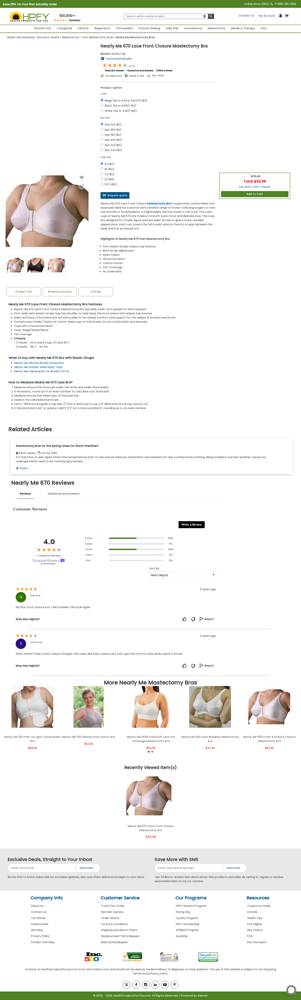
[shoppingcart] (286, 16)
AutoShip (182, 936)
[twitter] (126, 985)
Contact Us (246, 16)
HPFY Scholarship (187, 924)
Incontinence (193, 28)
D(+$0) (109, 179)
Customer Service (120, 898)
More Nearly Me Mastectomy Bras (150, 682)
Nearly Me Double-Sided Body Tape (38, 367)
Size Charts (254, 930)
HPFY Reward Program (191, 906)
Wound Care (42, 28)
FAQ (250, 936)
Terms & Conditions (114, 924)
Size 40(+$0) (113, 140)
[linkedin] (155, 985)
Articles (96, 292)
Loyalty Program (187, 918)
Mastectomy (216, 28)
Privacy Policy (40, 936)
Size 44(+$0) (113, 150)
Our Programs (191, 898)
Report (209, 619)
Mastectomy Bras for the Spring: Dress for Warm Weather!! (57, 446)
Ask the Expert (257, 942)
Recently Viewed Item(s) (150, 767)
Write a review (164, 70)
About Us (37, 906)
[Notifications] (281, 16)
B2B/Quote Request (114, 942)
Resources (258, 898)
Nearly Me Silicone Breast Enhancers (39, 363)
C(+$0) (109, 174)
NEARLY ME (113, 54)
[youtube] (165, 985)
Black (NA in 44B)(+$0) (120, 106)
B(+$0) (109, 169)
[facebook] (136, 985)
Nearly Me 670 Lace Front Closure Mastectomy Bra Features (55, 304)
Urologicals (64, 28)
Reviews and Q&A (60, 292)
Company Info (47, 898)
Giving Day (183, 912)
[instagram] (146, 985)
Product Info (23, 292)
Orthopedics (124, 28)
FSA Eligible (254, 924)
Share (24, 468)
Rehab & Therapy (243, 28)
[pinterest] (174, 985)
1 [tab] (148, 751)
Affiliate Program (187, 930)
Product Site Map (43, 942)
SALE (264, 28)
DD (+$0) (111, 184)
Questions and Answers (140, 70)
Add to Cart (254, 194)
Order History (110, 918)
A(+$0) (109, 164)
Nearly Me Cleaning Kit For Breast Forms (41, 371)
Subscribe (86, 868)
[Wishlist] (81, 177)
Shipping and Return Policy (119, 930)
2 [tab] (152, 751)
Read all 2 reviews (114, 70)
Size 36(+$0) (113, 130)
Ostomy (83, 28)
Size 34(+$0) (113, 125)
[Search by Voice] (204, 16)
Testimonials (39, 924)
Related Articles (30, 429)
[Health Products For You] (29, 16)
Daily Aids (172, 28)
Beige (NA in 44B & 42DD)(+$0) (126, 101)
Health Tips (254, 918)
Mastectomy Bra (159, 203)
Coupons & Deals (258, 906)
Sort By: (154, 568)
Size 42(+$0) (113, 145)
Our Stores (38, 918)
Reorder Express (112, 912)
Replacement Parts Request (120, 936)
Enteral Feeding (149, 28)
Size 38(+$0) (113, 135)
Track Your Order (113, 906)
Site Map (37, 930)
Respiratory (102, 28)
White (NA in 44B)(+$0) (121, 111)
